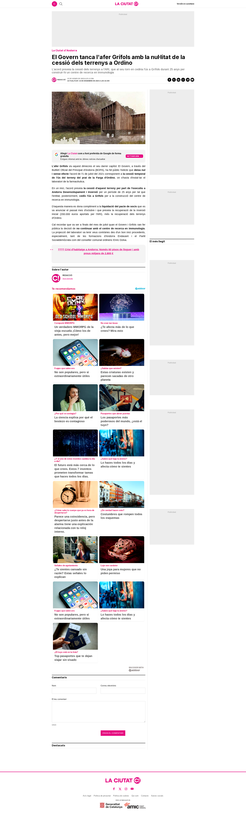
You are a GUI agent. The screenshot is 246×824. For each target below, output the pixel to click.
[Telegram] (188, 80)
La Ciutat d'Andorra (64, 50)
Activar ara (133, 156)
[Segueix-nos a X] (120, 789)
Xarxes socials (157, 796)
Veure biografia (67, 278)
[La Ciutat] (126, 4)
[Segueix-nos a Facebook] (114, 789)
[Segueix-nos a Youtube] (132, 789)
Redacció (61, 80)
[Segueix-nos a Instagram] (126, 789)
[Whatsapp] (183, 80)
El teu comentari (59, 699)
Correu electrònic (108, 685)
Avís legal (87, 796)
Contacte (144, 796)
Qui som (135, 796)
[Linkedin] (178, 80)
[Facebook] (169, 80)
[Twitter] (174, 80)
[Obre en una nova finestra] (111, 805)
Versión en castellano (185, 4)
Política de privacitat (102, 796)
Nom (54, 685)
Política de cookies (121, 796)
